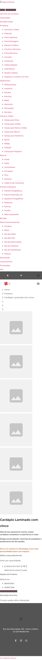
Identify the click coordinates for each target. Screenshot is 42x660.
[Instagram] (21, 640)
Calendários (9, 69)
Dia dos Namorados (12, 242)
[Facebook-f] (16, 640)
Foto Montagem (11, 41)
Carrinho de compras (9, 14)
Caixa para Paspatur (13, 151)
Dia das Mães (10, 234)
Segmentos (5, 81)
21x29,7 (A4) (9, 587)
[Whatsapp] (26, 640)
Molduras (8, 203)
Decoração (9, 108)
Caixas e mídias (6, 116)
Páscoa (7, 254)
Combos (8, 226)
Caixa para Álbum (12, 132)
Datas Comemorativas (9, 222)
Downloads (5, 258)
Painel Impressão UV (13, 195)
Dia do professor (11, 246)
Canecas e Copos (11, 30)
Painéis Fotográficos (13, 191)
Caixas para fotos (11, 120)
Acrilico (7, 210)
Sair (1, 269)
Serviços (8, 112)
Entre (2, 10)
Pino (6, 175)
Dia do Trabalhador (12, 250)
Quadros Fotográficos (13, 199)
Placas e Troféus (11, 45)
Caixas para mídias (12, 124)
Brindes (3, 218)
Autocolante (9, 167)
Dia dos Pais (9, 238)
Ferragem (8, 171)
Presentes (8, 61)
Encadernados (6, 22)
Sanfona (8, 179)
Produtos (4, 26)
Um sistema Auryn (8, 658)
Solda (6, 163)
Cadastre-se (10, 10)
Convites (8, 57)
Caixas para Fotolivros (13, 136)
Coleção (7, 148)
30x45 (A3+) (9, 583)
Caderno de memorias (14, 183)
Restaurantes (10, 85)
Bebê (6, 100)
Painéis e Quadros (8, 187)
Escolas (7, 92)
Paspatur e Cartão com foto (16, 77)
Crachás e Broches (12, 49)
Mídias (7, 144)
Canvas (7, 207)
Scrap (6, 159)
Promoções (5, 266)
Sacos (6, 140)
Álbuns (3, 155)
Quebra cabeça (11, 73)
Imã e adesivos (10, 37)
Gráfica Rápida (10, 65)
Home (7, 290)
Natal (6, 230)
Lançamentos (6, 262)
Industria (8, 89)
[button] (38, 275)
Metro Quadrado (11, 214)
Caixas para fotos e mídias (15, 128)
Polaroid (8, 33)
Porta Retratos (10, 53)
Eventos (7, 96)
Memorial (8, 104)
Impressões (5, 18)
